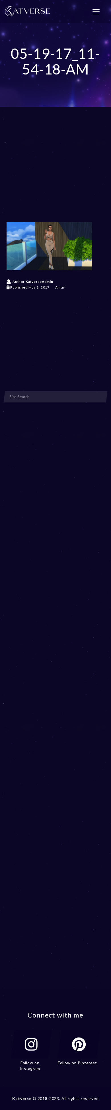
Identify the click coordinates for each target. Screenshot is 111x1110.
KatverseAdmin (39, 281)
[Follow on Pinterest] (78, 1044)
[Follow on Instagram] (31, 1044)
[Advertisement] (55, 172)
